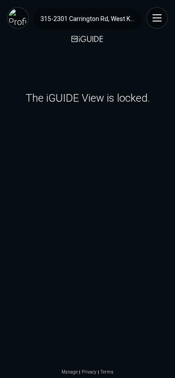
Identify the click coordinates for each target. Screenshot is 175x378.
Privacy (89, 372)
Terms (107, 372)
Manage (69, 372)
